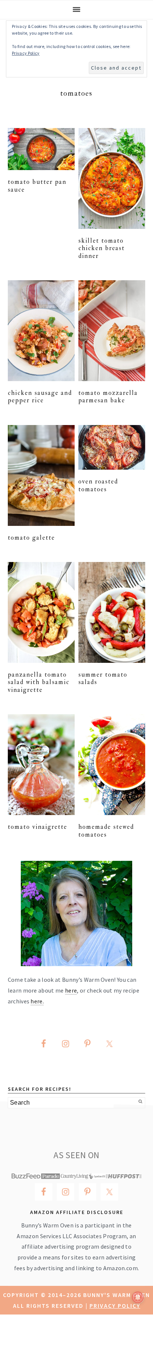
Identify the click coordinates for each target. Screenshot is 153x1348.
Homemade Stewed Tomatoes (106, 830)
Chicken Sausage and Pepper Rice (40, 396)
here (71, 990)
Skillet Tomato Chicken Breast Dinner (101, 248)
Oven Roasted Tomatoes (98, 485)
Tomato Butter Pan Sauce (37, 185)
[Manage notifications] (138, 1297)
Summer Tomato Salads (102, 678)
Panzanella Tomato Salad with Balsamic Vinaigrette (38, 682)
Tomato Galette (31, 538)
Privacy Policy (114, 1305)
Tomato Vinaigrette (37, 827)
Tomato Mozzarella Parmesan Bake (108, 396)
